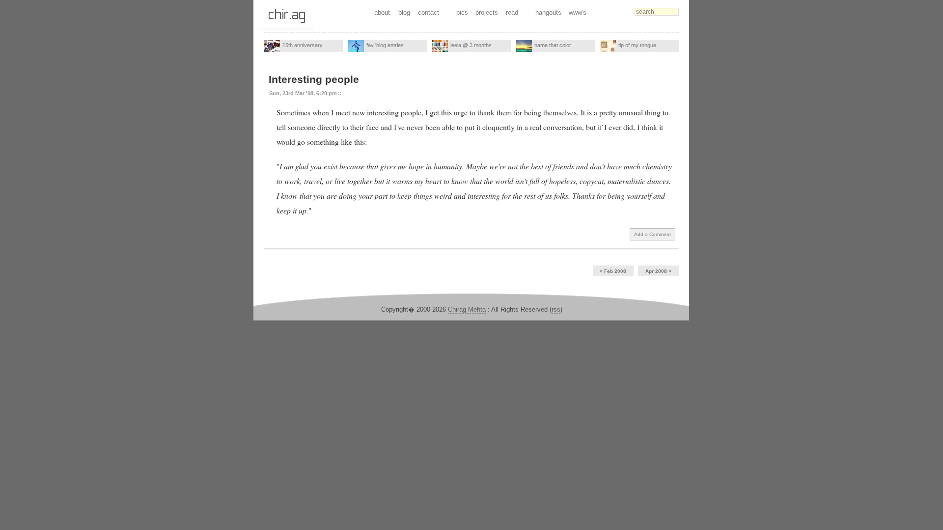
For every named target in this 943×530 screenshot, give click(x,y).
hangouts (548, 12)
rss (556, 309)
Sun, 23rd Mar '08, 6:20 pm (303, 93)
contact (428, 12)
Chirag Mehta (467, 309)
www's (577, 12)
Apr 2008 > (658, 271)
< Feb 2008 (613, 271)
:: (339, 93)
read (512, 12)
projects (486, 12)
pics (462, 12)
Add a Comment (652, 234)
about (382, 12)
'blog (403, 12)
